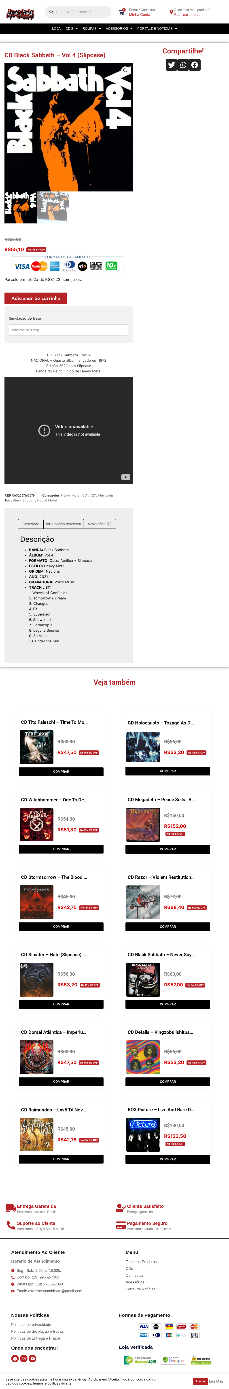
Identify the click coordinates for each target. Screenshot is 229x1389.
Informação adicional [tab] (63, 524)
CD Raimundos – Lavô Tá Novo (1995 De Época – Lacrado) (82, 1110)
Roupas (90, 28)
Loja (56, 28)
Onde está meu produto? (192, 10)
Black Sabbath (24, 500)
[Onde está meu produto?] (171, 12)
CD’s (69, 28)
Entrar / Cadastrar (142, 10)
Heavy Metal (71, 495)
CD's (85, 495)
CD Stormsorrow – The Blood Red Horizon (65, 877)
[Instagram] (24, 1358)
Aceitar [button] (200, 1381)
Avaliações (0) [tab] (100, 524)
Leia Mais (216, 1381)
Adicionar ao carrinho (35, 298)
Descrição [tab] (31, 524)
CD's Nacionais (102, 495)
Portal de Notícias (155, 28)
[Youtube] (32, 1358)
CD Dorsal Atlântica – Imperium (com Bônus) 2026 (74, 1032)
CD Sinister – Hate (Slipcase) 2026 (57, 954)
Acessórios (117, 28)
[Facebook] (15, 1358)
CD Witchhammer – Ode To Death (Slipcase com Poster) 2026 (85, 800)
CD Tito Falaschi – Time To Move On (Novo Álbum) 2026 (79, 722)
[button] (125, 70)
